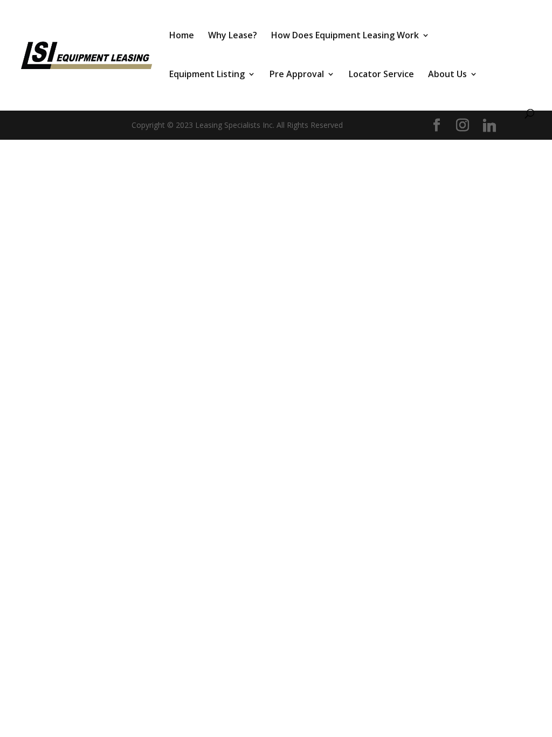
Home (181, 36)
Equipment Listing (207, 75)
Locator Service (381, 75)
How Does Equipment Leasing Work (345, 36)
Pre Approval (297, 75)
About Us (447, 75)
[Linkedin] (489, 125)
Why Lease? (232, 36)
